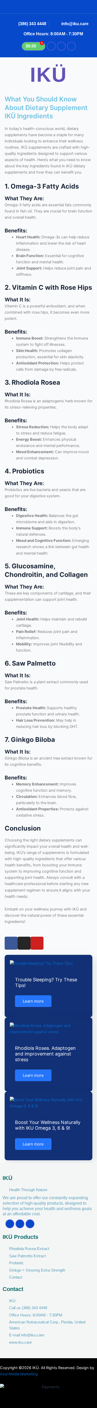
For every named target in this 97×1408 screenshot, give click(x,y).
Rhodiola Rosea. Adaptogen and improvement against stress (45, 1053)
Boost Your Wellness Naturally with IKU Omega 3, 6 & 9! (47, 1125)
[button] (48, 7)
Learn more (33, 1001)
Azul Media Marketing (19, 1374)
